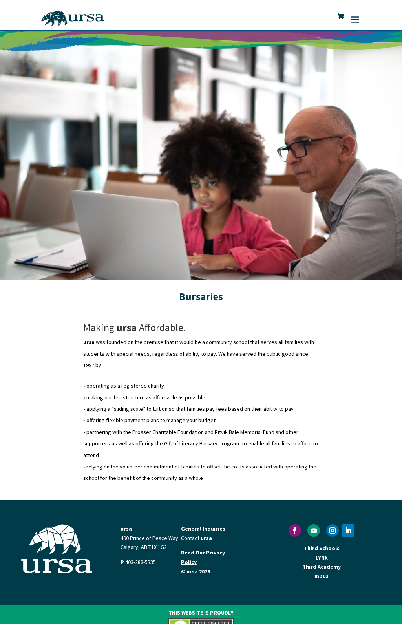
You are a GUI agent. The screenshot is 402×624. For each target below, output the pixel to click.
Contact (196, 538)
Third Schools (322, 548)
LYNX (322, 557)
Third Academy (321, 566)
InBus (321, 576)
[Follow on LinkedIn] (348, 530)
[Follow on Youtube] (313, 530)
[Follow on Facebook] (295, 530)
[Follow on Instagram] (332, 530)
